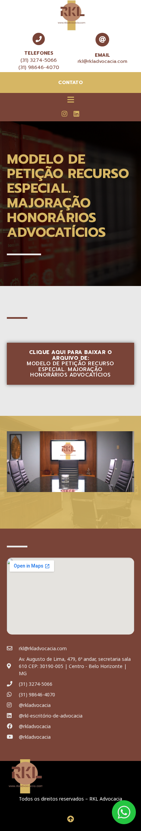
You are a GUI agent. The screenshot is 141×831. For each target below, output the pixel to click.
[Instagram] (64, 113)
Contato (70, 82)
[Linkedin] (76, 113)
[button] (70, 99)
